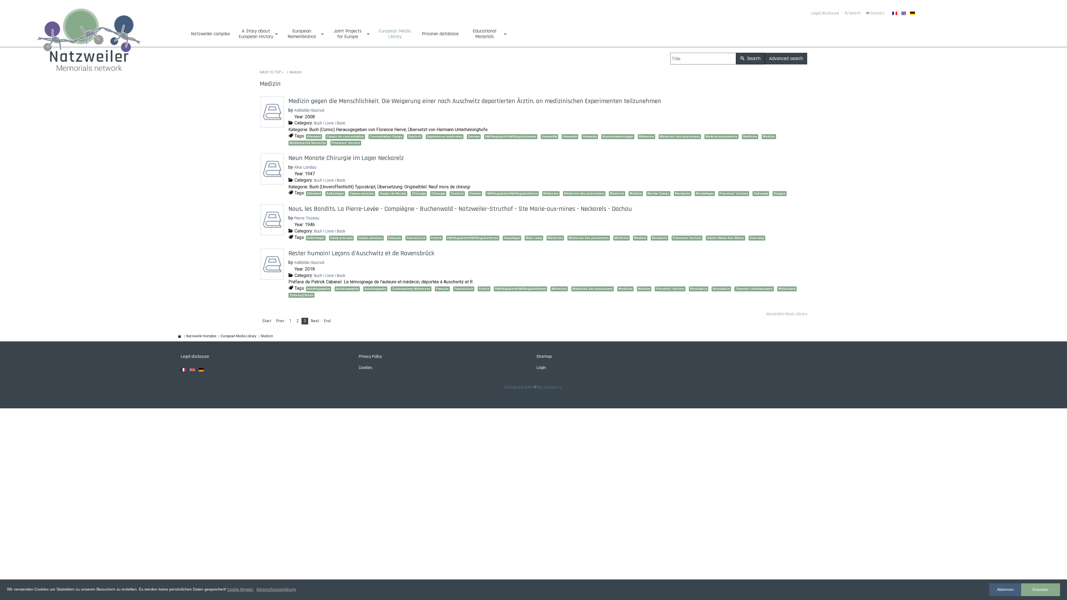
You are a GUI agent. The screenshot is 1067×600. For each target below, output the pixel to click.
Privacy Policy (370, 356)
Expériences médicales (444, 136)
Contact (877, 13)
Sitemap (544, 356)
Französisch (416, 238)
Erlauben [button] (1040, 589)
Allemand (314, 136)
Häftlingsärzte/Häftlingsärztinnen (510, 136)
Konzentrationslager (617, 136)
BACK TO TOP (270, 72)
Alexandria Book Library (786, 314)
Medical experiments (721, 136)
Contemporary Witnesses (411, 289)
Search (855, 13)
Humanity (590, 136)
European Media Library (394, 33)
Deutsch (414, 136)
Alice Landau (305, 167)
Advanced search (786, 58)
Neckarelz (682, 193)
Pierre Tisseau (306, 218)
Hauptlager (512, 238)
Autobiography (375, 289)
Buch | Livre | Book (329, 123)
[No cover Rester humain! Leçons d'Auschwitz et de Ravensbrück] (273, 278)
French (436, 238)
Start (266, 321)
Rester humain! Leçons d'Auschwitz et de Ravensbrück (361, 253)
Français (394, 238)
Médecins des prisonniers (680, 136)
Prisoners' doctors (345, 143)
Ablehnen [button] (1005, 589)
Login (541, 368)
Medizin (769, 136)
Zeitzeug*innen (301, 295)
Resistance (721, 289)
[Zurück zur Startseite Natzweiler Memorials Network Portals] (89, 42)
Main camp (534, 238)
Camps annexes (362, 193)
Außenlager (335, 193)
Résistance (698, 289)
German (474, 136)
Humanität (549, 136)
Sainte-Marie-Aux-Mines (725, 238)
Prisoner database (440, 34)
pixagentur (553, 387)
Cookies (365, 368)
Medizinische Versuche (308, 143)
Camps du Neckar (393, 193)
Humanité (570, 136)
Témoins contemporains (754, 289)
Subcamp (761, 193)
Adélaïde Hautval (309, 110)
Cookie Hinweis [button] (240, 589)
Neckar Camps (658, 193)
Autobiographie (318, 289)
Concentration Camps (386, 136)
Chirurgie (419, 193)
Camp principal (341, 238)
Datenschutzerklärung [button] (276, 589)
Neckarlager (705, 193)
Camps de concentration (345, 136)
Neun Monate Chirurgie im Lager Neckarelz (346, 158)
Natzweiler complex (210, 34)
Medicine (750, 136)
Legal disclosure (825, 13)
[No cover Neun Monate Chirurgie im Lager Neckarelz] (273, 183)
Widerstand (787, 289)
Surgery (780, 193)
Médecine (646, 136)
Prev (280, 321)
